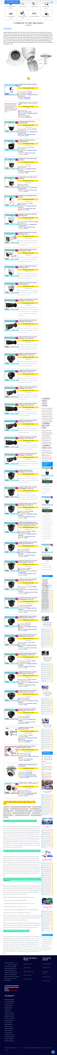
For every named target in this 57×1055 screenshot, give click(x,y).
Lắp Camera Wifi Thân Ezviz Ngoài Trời (46, 437)
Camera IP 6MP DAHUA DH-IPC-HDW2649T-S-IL (27, 214)
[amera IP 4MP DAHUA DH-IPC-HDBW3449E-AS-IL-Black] (11, 714)
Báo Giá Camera (27, 975)
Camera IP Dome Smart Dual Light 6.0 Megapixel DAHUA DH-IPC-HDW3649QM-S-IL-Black (28, 524)
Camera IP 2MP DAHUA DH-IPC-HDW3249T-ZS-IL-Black (27, 580)
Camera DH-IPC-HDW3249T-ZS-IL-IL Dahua (28, 765)
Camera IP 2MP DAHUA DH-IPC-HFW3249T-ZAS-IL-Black (27, 437)
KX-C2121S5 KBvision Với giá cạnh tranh (19, 809)
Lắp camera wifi (27, 964)
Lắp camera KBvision (48, 758)
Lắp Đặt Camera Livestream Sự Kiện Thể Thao (47, 694)
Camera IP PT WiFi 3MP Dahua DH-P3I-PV (27, 177)
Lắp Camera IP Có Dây (47, 776)
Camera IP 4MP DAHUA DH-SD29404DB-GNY (26, 140)
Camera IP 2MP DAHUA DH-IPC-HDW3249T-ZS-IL (27, 266)
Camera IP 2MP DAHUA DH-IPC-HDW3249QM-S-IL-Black (27, 598)
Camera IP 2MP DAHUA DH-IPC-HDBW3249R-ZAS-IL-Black (27, 354)
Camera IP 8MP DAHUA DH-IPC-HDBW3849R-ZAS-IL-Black (27, 617)
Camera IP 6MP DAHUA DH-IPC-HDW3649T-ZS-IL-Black (27, 504)
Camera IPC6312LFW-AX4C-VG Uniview (24, 811)
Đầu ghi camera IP (46, 779)
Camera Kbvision (47, 977)
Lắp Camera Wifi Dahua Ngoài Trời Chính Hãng (46, 442)
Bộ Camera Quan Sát (48, 756)
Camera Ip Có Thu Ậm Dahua (29, 23)
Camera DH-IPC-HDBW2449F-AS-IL (28, 783)
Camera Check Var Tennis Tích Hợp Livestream (47, 659)
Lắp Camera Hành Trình (47, 827)
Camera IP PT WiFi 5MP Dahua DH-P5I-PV (27, 159)
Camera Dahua (46, 967)
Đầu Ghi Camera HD (46, 777)
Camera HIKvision (47, 964)
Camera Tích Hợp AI (46, 774)
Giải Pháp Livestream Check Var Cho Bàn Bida (47, 907)
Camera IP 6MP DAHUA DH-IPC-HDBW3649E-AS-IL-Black (27, 672)
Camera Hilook (46, 980)
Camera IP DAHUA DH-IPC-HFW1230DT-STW (26, 728)
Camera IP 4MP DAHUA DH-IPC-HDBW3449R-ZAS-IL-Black (27, 691)
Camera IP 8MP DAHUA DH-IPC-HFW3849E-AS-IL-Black (27, 321)
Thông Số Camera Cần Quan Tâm (47, 726)
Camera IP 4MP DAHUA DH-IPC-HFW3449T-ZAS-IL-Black (27, 404)
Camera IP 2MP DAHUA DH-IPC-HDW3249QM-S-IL (27, 283)
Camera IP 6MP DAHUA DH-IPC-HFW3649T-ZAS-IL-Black (27, 337)
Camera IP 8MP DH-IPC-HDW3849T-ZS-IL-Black (25, 471)
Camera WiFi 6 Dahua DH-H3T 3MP (27, 85)
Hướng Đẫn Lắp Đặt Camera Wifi (22, 815)
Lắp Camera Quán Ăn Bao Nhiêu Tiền (47, 586)
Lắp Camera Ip (27, 967)
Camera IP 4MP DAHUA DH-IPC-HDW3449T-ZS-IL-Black (27, 543)
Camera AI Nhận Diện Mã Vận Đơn (47, 792)
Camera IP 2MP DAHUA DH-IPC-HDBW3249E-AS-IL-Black (27, 371)
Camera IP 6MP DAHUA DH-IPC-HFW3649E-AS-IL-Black (27, 387)
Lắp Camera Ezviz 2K (48, 443)
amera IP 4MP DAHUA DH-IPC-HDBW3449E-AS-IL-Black (27, 709)
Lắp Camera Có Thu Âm (47, 767)
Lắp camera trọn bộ (28, 971)
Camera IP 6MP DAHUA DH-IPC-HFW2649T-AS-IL (27, 233)
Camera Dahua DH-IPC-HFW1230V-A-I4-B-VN (20, 807)
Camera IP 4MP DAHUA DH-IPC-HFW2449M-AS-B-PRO (27, 250)
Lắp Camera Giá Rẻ (48, 766)
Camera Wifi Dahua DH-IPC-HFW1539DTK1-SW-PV (27, 746)
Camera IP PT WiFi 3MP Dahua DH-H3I (27, 196)
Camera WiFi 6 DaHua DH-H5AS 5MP (28, 103)
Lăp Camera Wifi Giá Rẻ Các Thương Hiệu (22, 813)
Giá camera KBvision (45, 972)
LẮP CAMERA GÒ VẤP (12, 2)
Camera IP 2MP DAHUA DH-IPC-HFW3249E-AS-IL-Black (27, 454)
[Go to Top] (53, 1052)
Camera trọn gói (27, 979)
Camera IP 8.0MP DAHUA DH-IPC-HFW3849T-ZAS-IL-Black (28, 300)
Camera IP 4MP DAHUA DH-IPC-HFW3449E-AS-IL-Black (27, 421)
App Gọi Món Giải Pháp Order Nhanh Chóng (47, 860)
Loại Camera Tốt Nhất (48, 421)
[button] (51, 2)
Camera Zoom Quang (46, 772)
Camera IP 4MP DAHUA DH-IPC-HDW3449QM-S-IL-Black (27, 561)
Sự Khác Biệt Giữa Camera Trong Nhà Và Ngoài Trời (47, 624)
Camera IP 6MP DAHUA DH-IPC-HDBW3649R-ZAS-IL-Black (27, 654)
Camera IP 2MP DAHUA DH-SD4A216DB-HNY (26, 122)
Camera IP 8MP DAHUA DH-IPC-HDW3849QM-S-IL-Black (27, 487)
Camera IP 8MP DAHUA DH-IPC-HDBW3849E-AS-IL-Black (27, 635)
